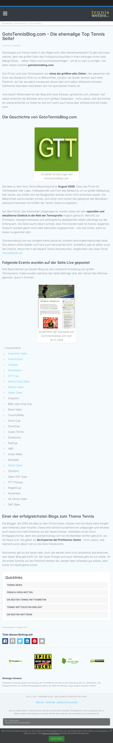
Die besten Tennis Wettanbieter (26, 599)
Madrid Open (16, 387)
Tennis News (14, 585)
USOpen (13, 364)
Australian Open (17, 353)
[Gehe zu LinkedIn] (27, 641)
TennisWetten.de (12, 253)
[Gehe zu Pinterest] (35, 641)
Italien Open (15, 392)
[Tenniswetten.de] (100, 14)
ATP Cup (13, 375)
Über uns (40, 702)
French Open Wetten (20, 592)
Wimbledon (14, 370)
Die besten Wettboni (19, 614)
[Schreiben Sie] (42, 641)
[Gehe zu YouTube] (12, 641)
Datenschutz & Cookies (67, 702)
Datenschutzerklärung (51, 733)
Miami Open (15, 465)
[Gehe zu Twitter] (20, 641)
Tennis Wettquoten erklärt (24, 607)
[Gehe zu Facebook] (5, 641)
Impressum (50, 702)
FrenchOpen (15, 359)
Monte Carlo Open (19, 381)
